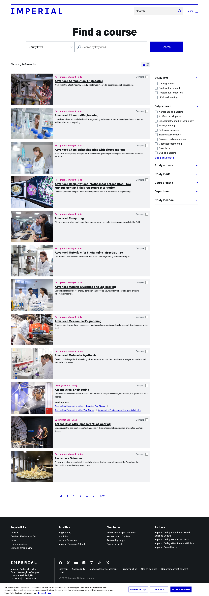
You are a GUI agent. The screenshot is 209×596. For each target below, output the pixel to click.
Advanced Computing (69, 218)
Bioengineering (167, 125)
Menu (190, 11)
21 (94, 495)
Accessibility (78, 569)
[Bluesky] (107, 563)
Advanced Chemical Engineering (76, 115)
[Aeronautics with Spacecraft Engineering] (32, 432)
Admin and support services (121, 532)
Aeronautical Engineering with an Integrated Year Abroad (80, 406)
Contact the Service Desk (24, 536)
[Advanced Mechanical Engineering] (32, 329)
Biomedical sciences (170, 134)
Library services (19, 544)
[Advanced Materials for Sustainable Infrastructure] (32, 260)
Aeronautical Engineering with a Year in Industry (119, 410)
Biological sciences (169, 130)
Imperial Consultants (166, 547)
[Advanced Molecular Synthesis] (32, 363)
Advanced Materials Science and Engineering (85, 287)
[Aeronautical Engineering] (32, 398)
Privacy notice (129, 569)
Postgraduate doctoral (171, 92)
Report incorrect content (174, 569)
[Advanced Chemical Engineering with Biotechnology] (32, 158)
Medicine (63, 536)
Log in (62, 572)
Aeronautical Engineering (72, 389)
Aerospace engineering (171, 111)
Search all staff (115, 544)
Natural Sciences (68, 540)
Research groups (116, 540)
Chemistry (164, 148)
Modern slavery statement (104, 569)
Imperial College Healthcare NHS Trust (175, 543)
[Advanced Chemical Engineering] (32, 123)
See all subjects (164, 157)
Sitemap (63, 569)
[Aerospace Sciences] (32, 466)
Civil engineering (167, 152)
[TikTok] (99, 563)
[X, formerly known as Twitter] (68, 563)
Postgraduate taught (170, 88)
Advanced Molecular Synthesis (75, 355)
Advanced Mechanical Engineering (78, 321)
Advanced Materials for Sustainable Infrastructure (89, 252)
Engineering (65, 532)
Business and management (173, 139)
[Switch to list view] (143, 64)
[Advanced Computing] (32, 226)
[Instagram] (92, 563)
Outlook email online (21, 547)
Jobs (13, 540)
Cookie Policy (44, 593)
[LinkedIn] (84, 563)
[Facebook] (60, 563)
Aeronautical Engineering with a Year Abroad (74, 410)
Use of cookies (149, 569)
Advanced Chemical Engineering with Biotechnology (90, 149)
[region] (104, 589)
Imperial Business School (72, 544)
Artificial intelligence (170, 116)
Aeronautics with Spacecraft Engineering (83, 424)
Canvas (14, 532)
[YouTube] (76, 563)
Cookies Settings (138, 589)
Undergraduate (167, 83)
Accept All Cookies (181, 589)
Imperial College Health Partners (172, 539)
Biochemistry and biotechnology (176, 121)
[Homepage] (71, 11)
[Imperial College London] (30, 563)
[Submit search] (179, 11)
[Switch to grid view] (148, 64)
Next (103, 495)
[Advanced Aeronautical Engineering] (32, 89)
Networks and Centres (118, 536)
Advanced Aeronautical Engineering (79, 81)
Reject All (159, 589)
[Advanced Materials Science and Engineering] (32, 295)
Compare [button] (140, 77)
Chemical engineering (170, 143)
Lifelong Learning (168, 97)
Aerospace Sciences (68, 458)
